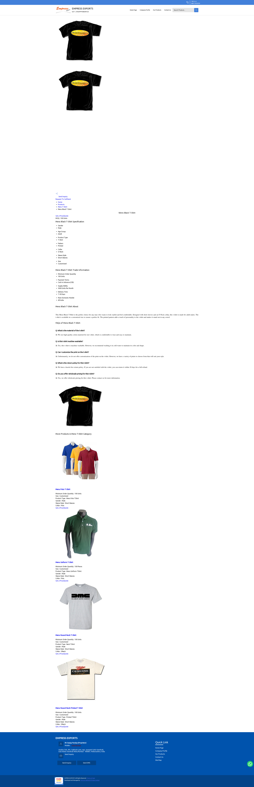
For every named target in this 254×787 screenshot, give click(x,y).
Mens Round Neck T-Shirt (66, 635)
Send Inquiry (62, 196)
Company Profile (145, 10)
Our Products (157, 10)
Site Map (158, 760)
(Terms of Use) (91, 778)
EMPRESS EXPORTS (82, 9)
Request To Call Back (63, 199)
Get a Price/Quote (62, 216)
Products (61, 204)
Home (60, 202)
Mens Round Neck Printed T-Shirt (69, 708)
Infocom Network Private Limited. (90, 780)
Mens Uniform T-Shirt (64, 562)
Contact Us (167, 10)
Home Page (133, 10)
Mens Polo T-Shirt (63, 489)
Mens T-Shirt (62, 207)
